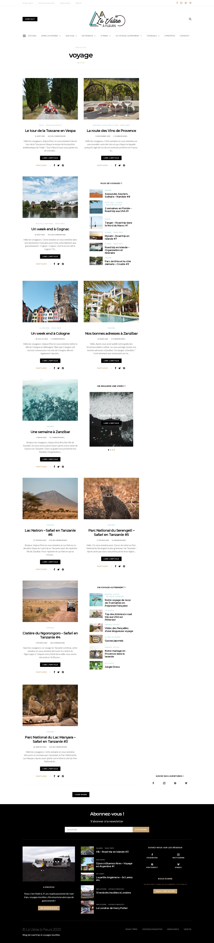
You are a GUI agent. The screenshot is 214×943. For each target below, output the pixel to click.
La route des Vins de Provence (111, 131)
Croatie (108, 258)
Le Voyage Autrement (127, 35)
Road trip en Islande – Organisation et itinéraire (117, 250)
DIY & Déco (109, 611)
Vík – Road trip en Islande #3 (112, 851)
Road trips (28, 3)
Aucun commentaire (57, 136)
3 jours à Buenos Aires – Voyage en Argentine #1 (114, 865)
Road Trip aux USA (114, 205)
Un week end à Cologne (50, 333)
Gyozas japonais (114, 640)
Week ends (65, 3)
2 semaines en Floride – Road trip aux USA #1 (118, 210)
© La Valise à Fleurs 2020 (42, 929)
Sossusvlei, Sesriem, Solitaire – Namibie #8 (117, 195)
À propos (170, 35)
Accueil (32, 35)
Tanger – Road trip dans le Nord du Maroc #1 (118, 224)
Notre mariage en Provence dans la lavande (115, 654)
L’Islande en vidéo (111, 415)
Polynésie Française (115, 596)
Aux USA (70, 35)
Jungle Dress (112, 667)
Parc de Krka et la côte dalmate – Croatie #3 (118, 263)
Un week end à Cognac (50, 229)
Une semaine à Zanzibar (50, 432)
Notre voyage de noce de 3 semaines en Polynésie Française (118, 603)
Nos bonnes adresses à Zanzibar (111, 333)
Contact (184, 35)
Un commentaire (57, 643)
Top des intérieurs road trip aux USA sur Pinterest (118, 617)
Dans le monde (49, 35)
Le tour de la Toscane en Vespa (50, 131)
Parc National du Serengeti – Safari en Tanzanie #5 (111, 532)
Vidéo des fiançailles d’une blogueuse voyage (119, 629)
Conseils (152, 35)
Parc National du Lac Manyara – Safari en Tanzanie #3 (50, 739)
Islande (108, 232)
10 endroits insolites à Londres (113, 892)
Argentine (100, 860)
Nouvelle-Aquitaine (44, 224)
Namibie (108, 190)
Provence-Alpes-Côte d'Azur (105, 125)
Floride (119, 203)
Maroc (108, 219)
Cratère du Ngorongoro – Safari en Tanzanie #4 (50, 635)
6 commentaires (119, 540)
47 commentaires (56, 437)
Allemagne (44, 328)
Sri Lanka (100, 874)
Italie (41, 125)
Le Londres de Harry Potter (112, 908)
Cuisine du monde (113, 637)
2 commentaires (120, 136)
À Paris (104, 35)
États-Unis (109, 203)
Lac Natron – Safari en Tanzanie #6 (50, 532)
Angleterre (101, 889)
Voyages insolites (46, 3)
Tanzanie (111, 328)
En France (87, 35)
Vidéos (78, 3)
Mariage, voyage (112, 594)
